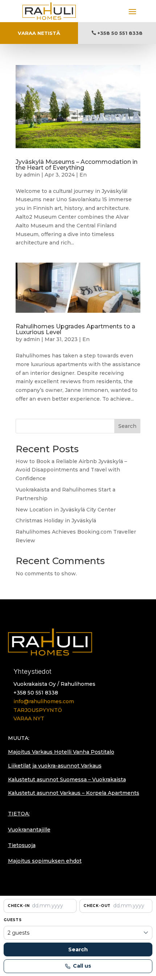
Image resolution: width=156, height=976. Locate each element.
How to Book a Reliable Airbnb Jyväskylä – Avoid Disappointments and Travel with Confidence (71, 470)
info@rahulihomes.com (43, 701)
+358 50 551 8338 (120, 33)
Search (127, 426)
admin (32, 174)
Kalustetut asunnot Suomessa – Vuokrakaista (67, 779)
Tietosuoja (22, 845)
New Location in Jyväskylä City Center (66, 509)
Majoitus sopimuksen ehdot (45, 861)
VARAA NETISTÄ (39, 33)
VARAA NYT (28, 718)
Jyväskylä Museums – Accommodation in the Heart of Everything (76, 164)
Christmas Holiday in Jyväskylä (56, 520)
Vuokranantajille (29, 829)
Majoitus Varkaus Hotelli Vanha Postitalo (61, 752)
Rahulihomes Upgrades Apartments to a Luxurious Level (75, 329)
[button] (40, 906)
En (83, 174)
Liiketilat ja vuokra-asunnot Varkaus (55, 765)
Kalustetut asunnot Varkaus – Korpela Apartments (73, 793)
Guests (13, 920)
